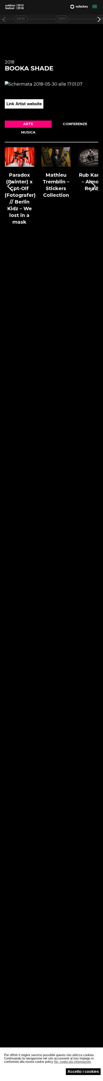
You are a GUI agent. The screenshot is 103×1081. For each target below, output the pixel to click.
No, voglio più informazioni (72, 1062)
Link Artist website (24, 103)
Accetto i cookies (83, 1071)
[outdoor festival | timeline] (14, 6)
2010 (21, 19)
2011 (62, 19)
